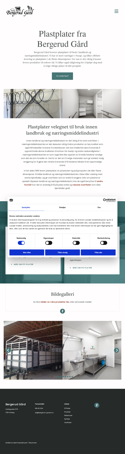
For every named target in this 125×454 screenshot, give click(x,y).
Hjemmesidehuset (20, 443)
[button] (116, 11)
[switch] (48, 243)
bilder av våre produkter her (55, 302)
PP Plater (67, 408)
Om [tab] (99, 207)
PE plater (67, 412)
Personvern (33, 443)
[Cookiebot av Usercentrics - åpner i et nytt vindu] (105, 200)
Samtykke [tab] (26, 207)
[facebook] (62, 311)
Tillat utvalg (63, 252)
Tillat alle (98, 252)
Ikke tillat (27, 252)
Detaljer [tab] (62, 207)
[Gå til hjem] (57, 11)
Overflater (67, 422)
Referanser (68, 415)
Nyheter (67, 419)
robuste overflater (81, 184)
